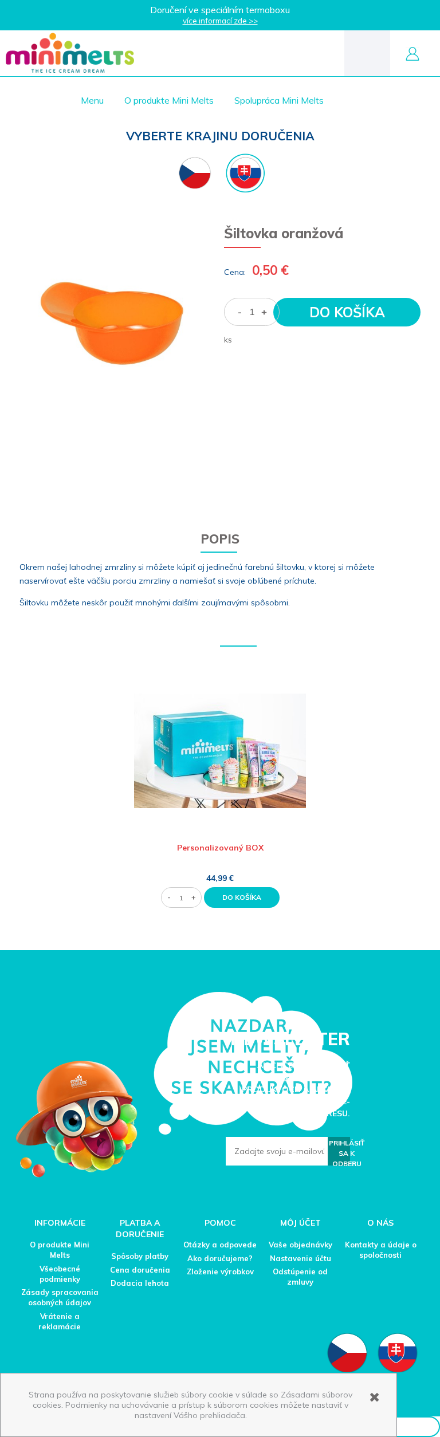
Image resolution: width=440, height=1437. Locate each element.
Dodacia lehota (140, 1283)
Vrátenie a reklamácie (59, 1321)
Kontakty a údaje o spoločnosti (381, 1249)
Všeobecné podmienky (60, 1274)
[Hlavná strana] (70, 52)
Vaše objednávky (300, 1244)
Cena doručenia (140, 1269)
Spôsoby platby (139, 1256)
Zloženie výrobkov (220, 1271)
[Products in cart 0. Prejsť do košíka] (367, 52)
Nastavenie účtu (300, 1258)
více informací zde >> (220, 20)
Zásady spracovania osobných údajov (60, 1297)
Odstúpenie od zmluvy (300, 1276)
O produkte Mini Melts (59, 1249)
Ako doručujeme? (220, 1258)
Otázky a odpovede (220, 1244)
